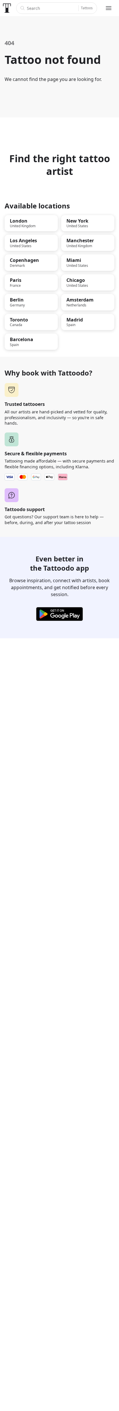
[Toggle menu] (108, 8)
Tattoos (87, 7)
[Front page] (7, 8)
